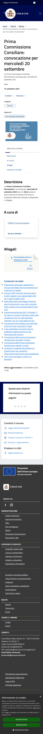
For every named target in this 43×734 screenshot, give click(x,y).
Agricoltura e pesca (12, 593)
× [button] (40, 696)
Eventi (7, 626)
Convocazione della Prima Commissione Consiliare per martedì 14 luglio (19, 344)
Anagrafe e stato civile (14, 549)
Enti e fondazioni (11, 526)
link (9, 715)
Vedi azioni (20, 96)
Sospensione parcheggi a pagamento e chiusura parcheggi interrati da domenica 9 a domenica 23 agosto (21, 287)
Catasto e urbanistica (13, 560)
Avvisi (7, 612)
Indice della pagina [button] (14, 148)
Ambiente (9, 582)
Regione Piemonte (10, 2)
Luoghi (8, 622)
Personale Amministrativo (15, 534)
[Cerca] (40, 13)
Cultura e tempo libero (14, 552)
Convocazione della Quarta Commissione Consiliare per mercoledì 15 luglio (20, 338)
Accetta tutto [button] (21, 720)
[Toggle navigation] (4, 12)
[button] (21, 730)
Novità (13, 26)
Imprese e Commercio (13, 556)
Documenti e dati (12, 537)
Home (5, 26)
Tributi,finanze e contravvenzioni (18, 578)
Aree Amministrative (13, 519)
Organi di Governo (12, 515)
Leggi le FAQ (10, 681)
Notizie (21, 26)
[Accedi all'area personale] (34, 2)
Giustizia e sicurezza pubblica (16, 574)
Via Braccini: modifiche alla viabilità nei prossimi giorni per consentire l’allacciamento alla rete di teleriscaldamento (21, 351)
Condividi (8, 96)
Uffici (7, 523)
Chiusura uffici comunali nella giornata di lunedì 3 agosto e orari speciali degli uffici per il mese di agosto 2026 (20, 296)
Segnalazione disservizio (14, 677)
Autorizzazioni (10, 589)
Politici (8, 530)
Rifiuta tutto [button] (21, 725)
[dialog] (21, 714)
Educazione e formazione (15, 563)
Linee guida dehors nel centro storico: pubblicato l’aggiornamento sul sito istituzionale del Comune (18, 332)
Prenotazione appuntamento (16, 674)
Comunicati (9, 608)
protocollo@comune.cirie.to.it (13, 655)
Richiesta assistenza (13, 685)
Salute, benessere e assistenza (17, 586)
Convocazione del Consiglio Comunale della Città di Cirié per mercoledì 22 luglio (20, 325)
